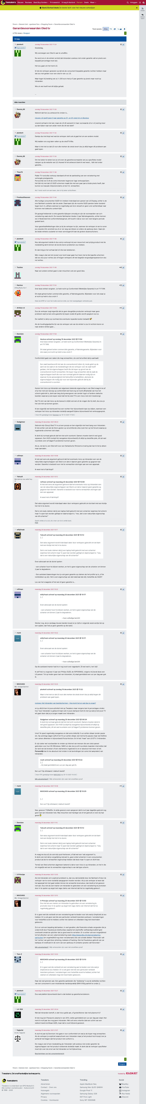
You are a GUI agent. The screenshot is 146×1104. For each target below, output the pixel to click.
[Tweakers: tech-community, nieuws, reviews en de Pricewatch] (8, 2)
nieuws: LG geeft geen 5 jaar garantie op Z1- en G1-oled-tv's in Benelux (62, 118)
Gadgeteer (21, 422)
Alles (106, 29)
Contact (44, 1087)
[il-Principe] (17, 880)
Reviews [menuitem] (28, 2)
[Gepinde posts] (124, 29)
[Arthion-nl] (17, 313)
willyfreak (21, 530)
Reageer (27, 33)
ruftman (20, 456)
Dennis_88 (21, 109)
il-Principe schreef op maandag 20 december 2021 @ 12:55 (63, 901)
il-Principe (21, 874)
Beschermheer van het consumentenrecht (49, 1053)
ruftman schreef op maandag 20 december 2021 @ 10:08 (62, 482)
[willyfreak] (17, 535)
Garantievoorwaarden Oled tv (64, 24)
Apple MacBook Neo (88, 1084)
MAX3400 (21, 684)
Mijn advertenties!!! (41, 779)
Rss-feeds (126, 1094)
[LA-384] (17, 1015)
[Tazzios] (17, 275)
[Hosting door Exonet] (127, 1074)
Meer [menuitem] (92, 2)
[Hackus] (17, 293)
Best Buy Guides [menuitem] (40, 2)
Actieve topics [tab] (143, 17)
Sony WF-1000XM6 (87, 1100)
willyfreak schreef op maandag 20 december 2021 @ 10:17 (63, 595)
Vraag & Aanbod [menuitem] (68, 2)
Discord (125, 1097)
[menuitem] (127, 2)
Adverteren (45, 1084)
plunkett (20, 44)
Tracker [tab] (143, 10)
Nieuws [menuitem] (20, 2)
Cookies (44, 1100)
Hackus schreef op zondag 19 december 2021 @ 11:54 (61, 339)
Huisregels (45, 1090)
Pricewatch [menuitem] (55, 2)
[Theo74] (17, 177)
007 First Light (86, 1097)
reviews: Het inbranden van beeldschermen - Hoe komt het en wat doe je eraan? (65, 703)
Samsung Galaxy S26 (88, 1094)
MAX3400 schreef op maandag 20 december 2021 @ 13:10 (63, 959)
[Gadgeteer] (17, 427)
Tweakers (5, 1086)
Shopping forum (46, 24)
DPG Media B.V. (28, 1086)
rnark (19, 633)
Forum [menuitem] (80, 2)
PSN (36, 523)
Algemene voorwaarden (50, 1094)
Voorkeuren (54, 1100)
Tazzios (20, 267)
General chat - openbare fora (29, 24)
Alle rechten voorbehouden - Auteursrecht (18, 1088)
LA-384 (20, 1009)
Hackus (20, 285)
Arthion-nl (21, 308)
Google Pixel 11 (86, 1090)
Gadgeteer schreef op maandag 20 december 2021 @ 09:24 (63, 719)
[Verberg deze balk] (136, 8)
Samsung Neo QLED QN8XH (91, 1087)
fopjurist (20, 1030)
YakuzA (20, 477)
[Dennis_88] (17, 115)
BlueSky (125, 1084)
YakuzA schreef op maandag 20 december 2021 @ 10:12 (62, 535)
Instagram (126, 1090)
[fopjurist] (17, 1038)
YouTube (125, 1087)
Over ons (52, 1087)
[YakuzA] (17, 486)
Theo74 (20, 172)
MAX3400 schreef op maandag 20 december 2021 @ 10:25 (63, 791)
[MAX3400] (17, 692)
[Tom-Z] (17, 960)
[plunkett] (17, 53)
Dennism (20, 334)
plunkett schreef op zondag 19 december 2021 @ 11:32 (61, 689)
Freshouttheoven (23, 197)
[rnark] (17, 638)
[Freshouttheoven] (17, 203)
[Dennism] (17, 339)
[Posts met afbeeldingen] (115, 29)
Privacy (44, 1097)
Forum (15, 24)
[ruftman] (17, 461)
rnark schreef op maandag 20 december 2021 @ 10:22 (61, 760)
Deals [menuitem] (86, 2)
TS (111, 29)
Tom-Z (19, 954)
